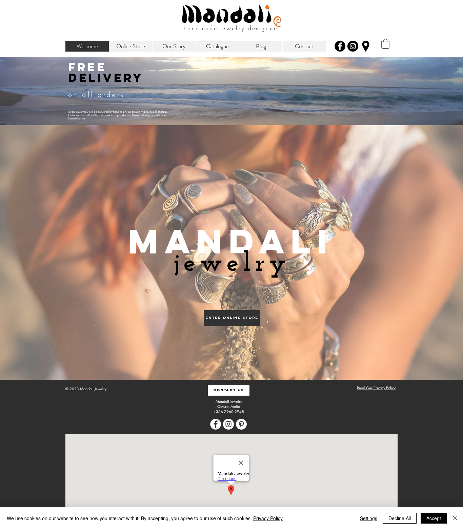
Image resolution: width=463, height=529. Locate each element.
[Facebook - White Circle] (215, 424)
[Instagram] (352, 46)
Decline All (399, 518)
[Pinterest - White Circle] (241, 424)
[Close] (455, 518)
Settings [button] (368, 518)
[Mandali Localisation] (365, 46)
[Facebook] (340, 46)
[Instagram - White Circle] (228, 424)
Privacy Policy (268, 518)
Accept (433, 518)
